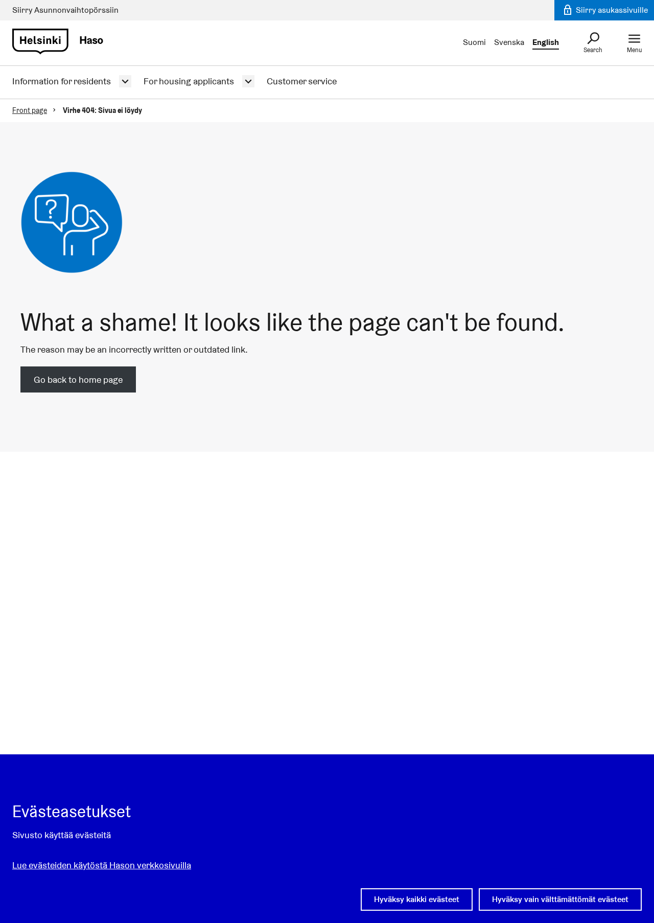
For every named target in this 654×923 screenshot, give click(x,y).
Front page (29, 110)
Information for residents (61, 81)
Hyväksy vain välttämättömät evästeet (560, 899)
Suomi (474, 42)
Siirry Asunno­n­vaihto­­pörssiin (65, 10)
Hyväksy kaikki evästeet (416, 899)
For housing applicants (189, 81)
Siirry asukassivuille (611, 10)
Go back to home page (78, 379)
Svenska (509, 42)
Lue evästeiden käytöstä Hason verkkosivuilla (101, 865)
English (545, 42)
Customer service (302, 81)
